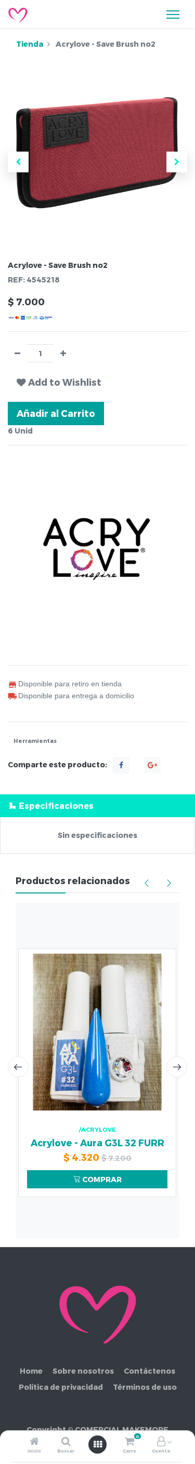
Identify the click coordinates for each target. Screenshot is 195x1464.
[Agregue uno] (63, 353)
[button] (18, 162)
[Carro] (129, 1442)
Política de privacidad (61, 1386)
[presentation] (18, 1066)
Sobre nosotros (83, 1370)
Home (31, 1370)
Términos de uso (145, 1386)
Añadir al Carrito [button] (56, 413)
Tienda (29, 43)
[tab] (97, 805)
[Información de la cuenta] (161, 1442)
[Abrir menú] (98, 1444)
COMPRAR (101, 1179)
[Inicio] (34, 1442)
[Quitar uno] (17, 353)
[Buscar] (66, 1442)
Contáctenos (149, 1370)
